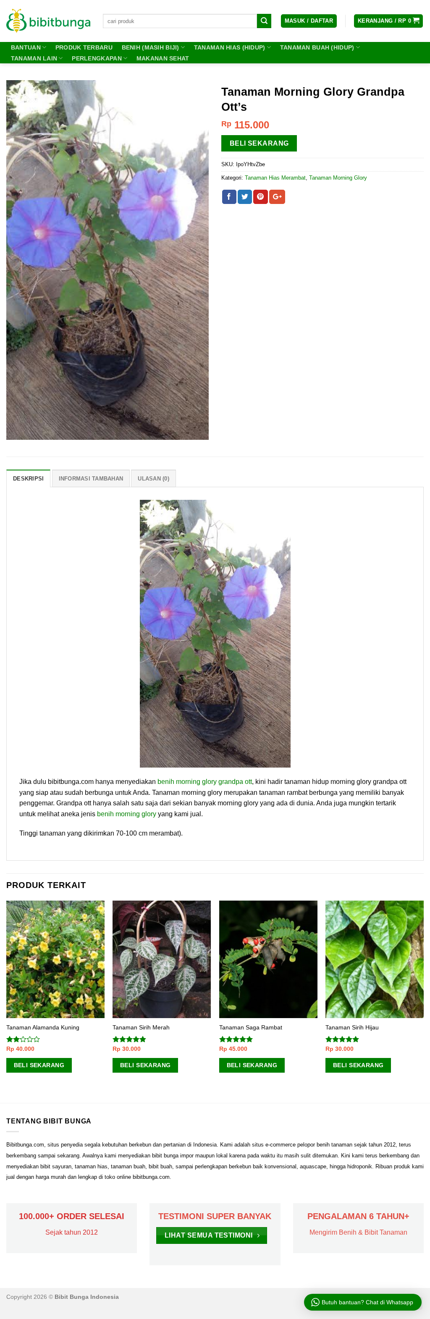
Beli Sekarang (259, 143)
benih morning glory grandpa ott (204, 781)
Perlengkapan (96, 58)
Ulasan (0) (153, 478)
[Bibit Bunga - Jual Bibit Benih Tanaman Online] (48, 21)
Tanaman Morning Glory (338, 178)
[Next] (423, 1001)
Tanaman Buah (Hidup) (317, 47)
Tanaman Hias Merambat (275, 178)
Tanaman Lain (34, 58)
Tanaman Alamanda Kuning (42, 1027)
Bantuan (26, 47)
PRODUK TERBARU (84, 47)
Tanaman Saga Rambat (250, 1027)
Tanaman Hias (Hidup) (229, 47)
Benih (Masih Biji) (150, 47)
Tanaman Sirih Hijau (352, 1027)
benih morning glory (126, 814)
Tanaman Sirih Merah (141, 1027)
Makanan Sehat (162, 58)
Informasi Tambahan (91, 478)
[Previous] (6, 1001)
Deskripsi (28, 478)
